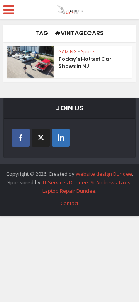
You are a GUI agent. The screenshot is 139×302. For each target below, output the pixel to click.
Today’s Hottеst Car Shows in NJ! (85, 62)
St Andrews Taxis (110, 182)
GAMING (67, 51)
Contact (69, 203)
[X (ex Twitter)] (41, 138)
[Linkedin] (61, 138)
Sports (88, 51)
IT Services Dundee (65, 182)
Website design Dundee (104, 173)
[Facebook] (21, 138)
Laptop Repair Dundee (68, 190)
